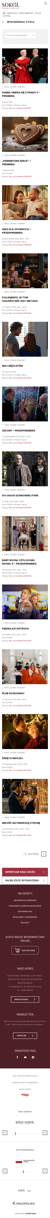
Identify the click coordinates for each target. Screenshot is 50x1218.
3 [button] (18, 1134)
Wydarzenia (12, 13)
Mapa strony (25, 1089)
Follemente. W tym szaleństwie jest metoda (20, 299)
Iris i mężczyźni (12, 366)
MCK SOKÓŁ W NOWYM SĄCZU (25, 1076)
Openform (30, 1213)
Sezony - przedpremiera (18, 430)
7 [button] (31, 1134)
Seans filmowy (17, 87)
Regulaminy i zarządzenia (25, 917)
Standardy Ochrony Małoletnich (25, 906)
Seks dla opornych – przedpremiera (16, 230)
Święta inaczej (12, 758)
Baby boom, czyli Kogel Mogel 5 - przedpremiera (19, 561)
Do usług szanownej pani (20, 495)
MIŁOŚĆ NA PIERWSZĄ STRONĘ (21, 823)
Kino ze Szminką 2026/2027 (20, 108)
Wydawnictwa (25, 911)
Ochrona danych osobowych (25, 1083)
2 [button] (15, 1133)
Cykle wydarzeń (26, 13)
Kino (7, 87)
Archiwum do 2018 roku (25, 900)
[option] (25, 1123)
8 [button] (34, 1134)
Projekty (25, 922)
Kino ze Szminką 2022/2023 (20, 641)
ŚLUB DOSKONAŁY (13, 693)
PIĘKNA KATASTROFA (15, 628)
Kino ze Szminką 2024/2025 (20, 176)
